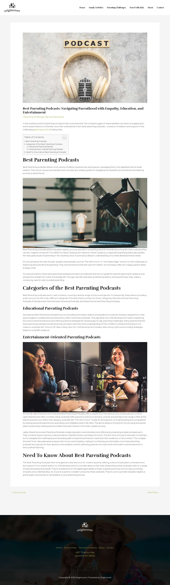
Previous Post (18, 492)
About (150, 7)
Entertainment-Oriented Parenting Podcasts (46, 149)
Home (82, 7)
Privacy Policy (70, 548)
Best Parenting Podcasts (36, 141)
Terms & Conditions (88, 548)
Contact (160, 7)
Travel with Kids (137, 7)
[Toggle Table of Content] (63, 138)
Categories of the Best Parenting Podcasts (44, 144)
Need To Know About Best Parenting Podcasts (46, 152)
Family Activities (96, 7)
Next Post (153, 492)
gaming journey (41, 129)
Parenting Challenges (116, 7)
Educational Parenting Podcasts (41, 147)
